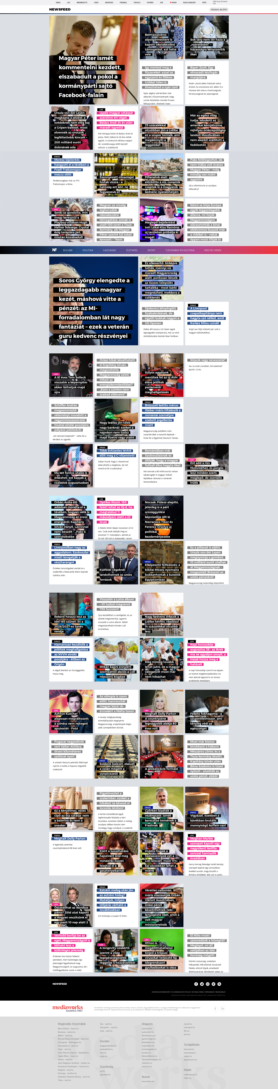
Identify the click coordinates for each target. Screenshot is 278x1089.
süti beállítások (198, 992)
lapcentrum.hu (190, 1059)
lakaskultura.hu (149, 1035)
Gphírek (150, 2)
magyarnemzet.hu (108, 1046)
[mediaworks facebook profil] (215, 1008)
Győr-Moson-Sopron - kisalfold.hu (73, 1053)
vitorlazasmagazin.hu (151, 1059)
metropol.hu (189, 1027)
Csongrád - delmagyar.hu (69, 1042)
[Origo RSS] (219, 984)
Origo (58, 2)
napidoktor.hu (148, 1046)
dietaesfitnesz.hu (149, 1056)
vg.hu (102, 1071)
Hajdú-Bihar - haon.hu (68, 1056)
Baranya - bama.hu (67, 1032)
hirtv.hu (103, 1053)
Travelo (137, 2)
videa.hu (188, 1056)
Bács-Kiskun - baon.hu (68, 1028)
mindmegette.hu (149, 1049)
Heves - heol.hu (65, 1059)
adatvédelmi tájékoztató (161, 992)
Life (68, 2)
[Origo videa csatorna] (213, 984)
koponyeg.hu (190, 1053)
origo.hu (103, 1056)
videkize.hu (147, 1063)
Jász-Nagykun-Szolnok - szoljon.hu (74, 1063)
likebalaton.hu (148, 1042)
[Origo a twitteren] (202, 984)
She (161, 2)
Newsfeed (109, 2)
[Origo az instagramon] (208, 984)
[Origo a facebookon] (196, 984)
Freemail (123, 2)
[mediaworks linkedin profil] (222, 1008)
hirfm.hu (187, 1078)
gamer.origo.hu (149, 1039)
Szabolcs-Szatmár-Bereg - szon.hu (74, 1077)
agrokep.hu (105, 1074)
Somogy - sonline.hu (67, 1073)
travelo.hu (146, 1053)
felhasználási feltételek (181, 992)
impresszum (209, 992)
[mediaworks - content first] (68, 1008)
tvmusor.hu (147, 1066)
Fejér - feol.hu (64, 1049)
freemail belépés (219, 9)
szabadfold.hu (106, 1049)
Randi (174, 2)
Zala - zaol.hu (106, 1031)
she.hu (187, 1034)
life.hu (186, 1031)
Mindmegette (82, 2)
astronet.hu (147, 1028)
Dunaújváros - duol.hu (68, 1046)
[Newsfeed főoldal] (60, 984)
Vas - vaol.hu (106, 1024)
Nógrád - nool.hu (65, 1070)
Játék (204, 2)
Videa (96, 2)
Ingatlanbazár (189, 2)
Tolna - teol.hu (64, 1080)
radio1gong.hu (190, 1074)
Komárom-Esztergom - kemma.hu (73, 1066)
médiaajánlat (220, 992)
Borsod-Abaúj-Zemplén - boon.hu (73, 1039)
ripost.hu (188, 1024)
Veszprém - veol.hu (109, 1027)
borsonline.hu (148, 1081)
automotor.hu (148, 1032)
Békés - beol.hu (65, 1035)
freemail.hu (189, 1049)
